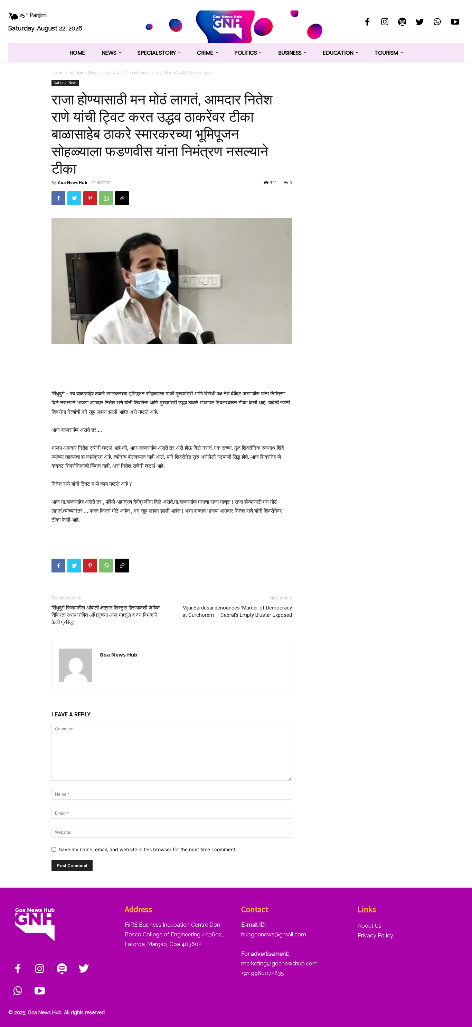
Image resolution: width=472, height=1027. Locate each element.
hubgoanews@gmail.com (273, 934)
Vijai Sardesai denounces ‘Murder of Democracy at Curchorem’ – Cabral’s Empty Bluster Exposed (237, 611)
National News (84, 73)
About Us (369, 926)
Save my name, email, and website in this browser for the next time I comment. (148, 849)
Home (57, 73)
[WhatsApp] (437, 23)
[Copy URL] (122, 198)
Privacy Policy (375, 935)
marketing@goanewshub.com (279, 963)
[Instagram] (385, 23)
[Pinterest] (90, 198)
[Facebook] (367, 23)
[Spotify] (402, 23)
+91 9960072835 (262, 973)
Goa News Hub (72, 182)
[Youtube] (455, 23)
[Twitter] (420, 23)
